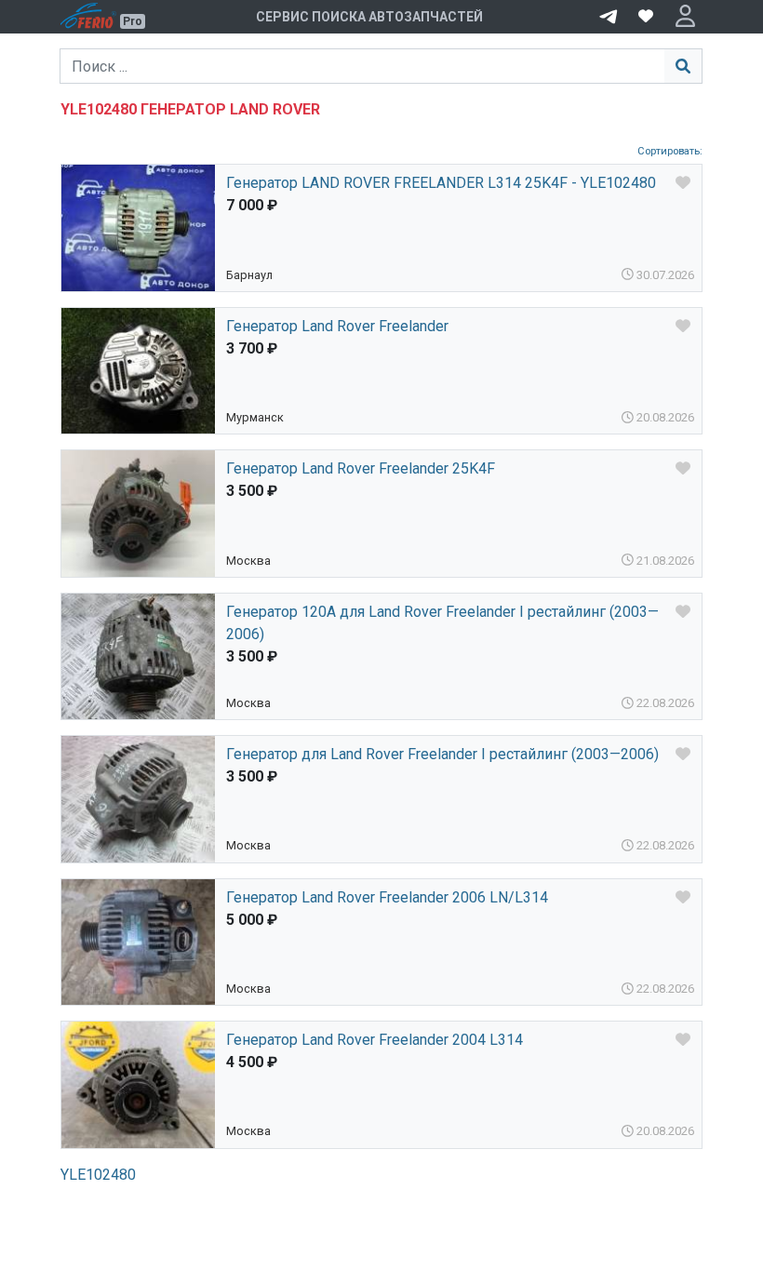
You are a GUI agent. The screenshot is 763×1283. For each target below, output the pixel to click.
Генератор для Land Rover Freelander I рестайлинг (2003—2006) (442, 754)
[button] (685, 16)
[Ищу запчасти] (608, 15)
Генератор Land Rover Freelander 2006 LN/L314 (387, 897)
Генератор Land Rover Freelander (337, 326)
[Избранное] (646, 17)
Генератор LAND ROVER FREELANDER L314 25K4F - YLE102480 (441, 183)
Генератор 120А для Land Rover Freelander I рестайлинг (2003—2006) (442, 623)
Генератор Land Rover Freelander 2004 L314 (374, 1040)
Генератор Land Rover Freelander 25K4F (360, 468)
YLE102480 (98, 1174)
